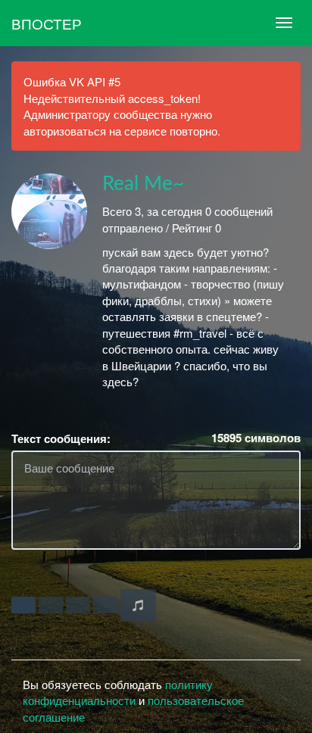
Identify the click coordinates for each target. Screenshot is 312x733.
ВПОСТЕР (46, 23)
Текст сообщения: (61, 439)
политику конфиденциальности (118, 692)
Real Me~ (143, 184)
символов (256, 438)
